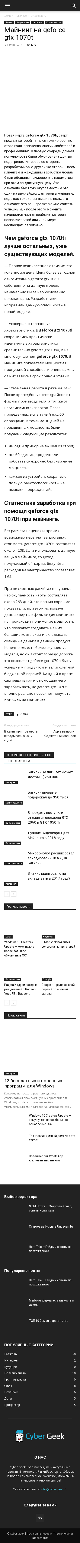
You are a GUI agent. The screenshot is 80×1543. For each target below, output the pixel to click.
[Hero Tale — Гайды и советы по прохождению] (15, 1252)
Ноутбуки (48, 936)
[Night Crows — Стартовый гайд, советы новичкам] (15, 1211)
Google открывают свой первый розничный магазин (58, 989)
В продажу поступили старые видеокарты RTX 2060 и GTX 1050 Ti (48, 817)
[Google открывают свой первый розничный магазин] (59, 969)
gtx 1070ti (22, 714)
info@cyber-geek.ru (54, 1489)
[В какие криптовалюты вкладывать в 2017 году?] (15, 878)
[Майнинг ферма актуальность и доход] (15, 1305)
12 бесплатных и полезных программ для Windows (33, 1083)
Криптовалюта (53, 22)
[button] (7, 5)
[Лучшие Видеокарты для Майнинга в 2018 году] (15, 838)
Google (47, 979)
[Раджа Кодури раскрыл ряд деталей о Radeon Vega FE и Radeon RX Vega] (21, 969)
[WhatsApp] (38, 54)
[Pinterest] (28, 54)
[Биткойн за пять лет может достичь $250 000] (15, 777)
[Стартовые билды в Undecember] (15, 1231)
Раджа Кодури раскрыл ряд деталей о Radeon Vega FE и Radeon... (21, 989)
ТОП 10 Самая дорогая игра (48, 1320)
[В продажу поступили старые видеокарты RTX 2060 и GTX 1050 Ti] (15, 817)
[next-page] (13, 894)
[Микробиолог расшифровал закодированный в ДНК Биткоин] (15, 858)
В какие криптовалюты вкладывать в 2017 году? (21, 736)
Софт (8, 936)
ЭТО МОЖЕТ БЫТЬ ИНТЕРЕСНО (29, 755)
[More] (57, 54)
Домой (8, 16)
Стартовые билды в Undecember (52, 1226)
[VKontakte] (40, 1518)
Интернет (37, 22)
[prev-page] (7, 894)
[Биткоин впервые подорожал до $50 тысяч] (15, 797)
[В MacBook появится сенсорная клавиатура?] (59, 927)
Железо (22, 16)
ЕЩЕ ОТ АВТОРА (18, 761)
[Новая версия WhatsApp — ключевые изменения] (15, 1161)
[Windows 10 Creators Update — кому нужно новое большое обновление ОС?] (21, 927)
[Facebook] (8, 54)
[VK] (48, 54)
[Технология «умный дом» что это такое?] (15, 1141)
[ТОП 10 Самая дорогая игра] (15, 1326)
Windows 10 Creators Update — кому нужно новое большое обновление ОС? (50, 1120)
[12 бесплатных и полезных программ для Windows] (40, 1049)
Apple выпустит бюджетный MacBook (60, 734)
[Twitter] (18, 54)
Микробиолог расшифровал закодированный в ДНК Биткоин (51, 858)
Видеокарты (39, 16)
